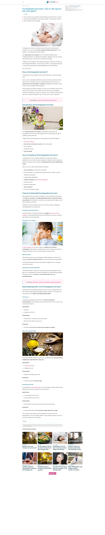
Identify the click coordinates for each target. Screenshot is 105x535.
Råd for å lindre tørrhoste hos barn (47, 100)
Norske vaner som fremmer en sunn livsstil (29, 447)
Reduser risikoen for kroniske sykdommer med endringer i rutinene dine (75, 448)
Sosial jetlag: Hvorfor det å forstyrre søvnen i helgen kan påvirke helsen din (60, 448)
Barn (28, 5)
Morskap (24, 5)
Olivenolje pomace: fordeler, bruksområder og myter (44, 468)
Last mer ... (52, 473)
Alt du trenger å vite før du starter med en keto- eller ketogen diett (45, 448)
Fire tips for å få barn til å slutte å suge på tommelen (46, 282)
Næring (39, 465)
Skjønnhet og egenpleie (58, 465)
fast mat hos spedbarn (42, 179)
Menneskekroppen (26, 465)
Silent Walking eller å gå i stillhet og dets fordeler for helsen (75, 468)
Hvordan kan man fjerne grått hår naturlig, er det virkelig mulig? (60, 468)
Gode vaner (70, 465)
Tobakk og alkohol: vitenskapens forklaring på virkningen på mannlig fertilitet (29, 468)
